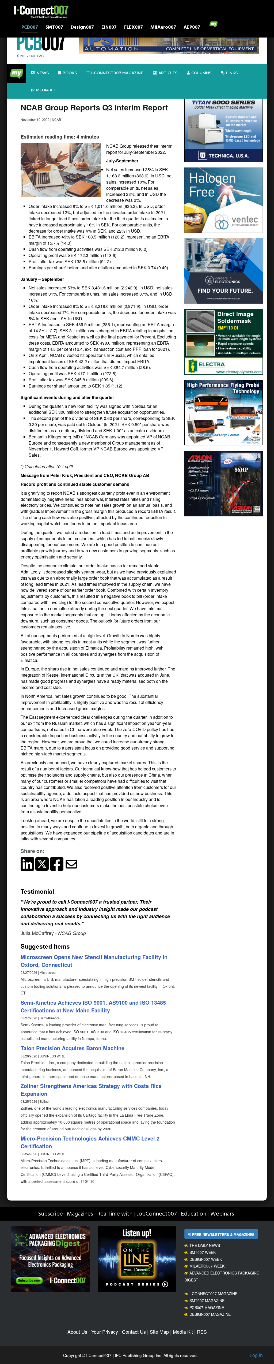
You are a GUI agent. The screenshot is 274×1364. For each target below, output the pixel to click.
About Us (77, 1331)
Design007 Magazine (210, 1314)
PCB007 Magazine (206, 1307)
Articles (167, 72)
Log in (256, 1354)
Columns (201, 72)
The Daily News (204, 1245)
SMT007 (54, 28)
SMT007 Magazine (206, 1300)
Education (193, 1214)
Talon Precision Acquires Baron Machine (72, 1048)
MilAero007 (163, 28)
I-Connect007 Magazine (117, 72)
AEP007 (192, 28)
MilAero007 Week (206, 1266)
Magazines (80, 1214)
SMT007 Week (202, 1252)
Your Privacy (104, 1331)
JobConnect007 (156, 1214)
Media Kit (183, 1331)
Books (70, 72)
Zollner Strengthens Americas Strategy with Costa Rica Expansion (91, 1089)
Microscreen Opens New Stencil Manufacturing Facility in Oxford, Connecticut (94, 960)
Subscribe (50, 1214)
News (43, 72)
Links (232, 72)
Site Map (159, 1331)
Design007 (82, 28)
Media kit (46, 90)
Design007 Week (205, 1259)
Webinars (222, 1214)
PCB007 (29, 28)
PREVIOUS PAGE (32, 55)
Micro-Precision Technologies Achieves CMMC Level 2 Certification (90, 1142)
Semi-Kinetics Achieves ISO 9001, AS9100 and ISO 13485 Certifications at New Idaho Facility (93, 1006)
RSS (202, 1331)
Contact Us (134, 1331)
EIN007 (109, 28)
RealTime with (114, 1214)
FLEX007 (133, 28)
